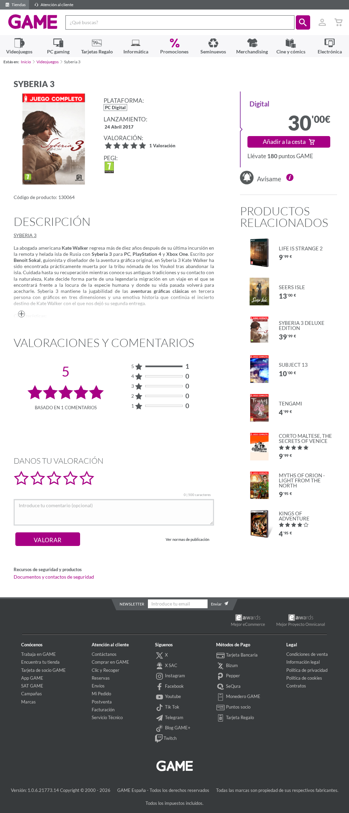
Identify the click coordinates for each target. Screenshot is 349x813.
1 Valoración (162, 146)
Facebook (174, 686)
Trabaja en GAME (38, 654)
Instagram (174, 675)
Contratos (296, 685)
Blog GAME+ (177, 727)
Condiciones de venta (307, 654)
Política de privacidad (307, 670)
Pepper (232, 675)
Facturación (103, 709)
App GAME (32, 678)
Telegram (173, 717)
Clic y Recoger (105, 670)
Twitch (170, 738)
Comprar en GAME (110, 662)
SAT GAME (32, 685)
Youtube (172, 696)
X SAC (170, 665)
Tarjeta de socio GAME (43, 670)
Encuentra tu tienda (40, 662)
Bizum (231, 665)
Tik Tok (171, 707)
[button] (303, 22)
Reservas (101, 678)
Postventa (102, 701)
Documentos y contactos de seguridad (54, 577)
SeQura (233, 686)
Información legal (303, 662)
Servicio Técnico (107, 717)
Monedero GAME (242, 696)
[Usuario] (322, 22)
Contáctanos (104, 654)
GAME (33, 22)
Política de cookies (304, 678)
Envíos (98, 685)
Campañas (31, 693)
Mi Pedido (101, 693)
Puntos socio (238, 707)
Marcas (28, 701)
